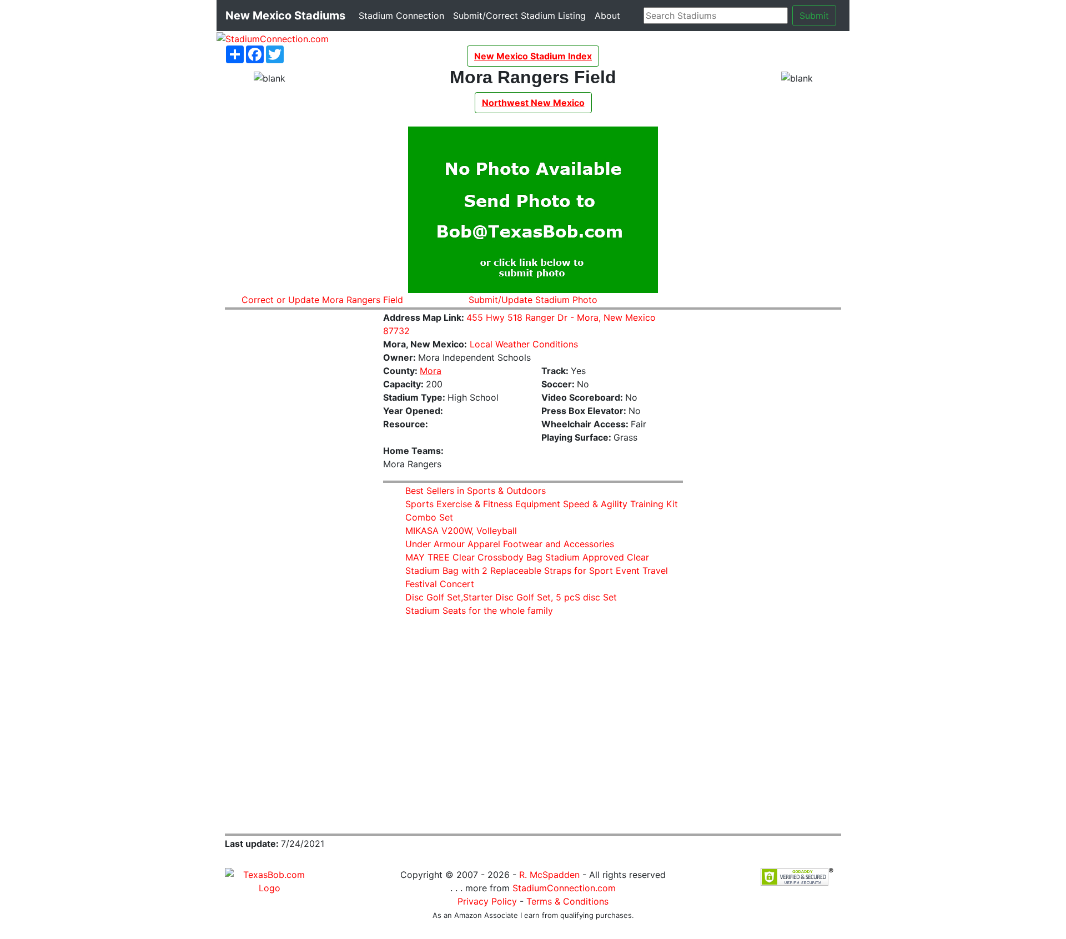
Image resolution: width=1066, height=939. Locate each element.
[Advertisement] (295, 485)
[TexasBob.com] (269, 880)
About (610, 15)
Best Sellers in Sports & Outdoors (475, 490)
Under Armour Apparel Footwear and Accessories (509, 543)
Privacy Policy (487, 901)
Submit (814, 15)
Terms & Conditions (567, 901)
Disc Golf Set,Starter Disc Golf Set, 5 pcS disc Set (511, 597)
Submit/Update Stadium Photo (533, 299)
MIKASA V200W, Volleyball (461, 530)
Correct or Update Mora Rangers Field (322, 299)
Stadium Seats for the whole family (479, 610)
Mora (430, 370)
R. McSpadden (549, 874)
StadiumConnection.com (564, 887)
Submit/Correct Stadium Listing (521, 15)
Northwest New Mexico (533, 102)
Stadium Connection (404, 15)
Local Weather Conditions (524, 344)
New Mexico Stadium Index (533, 56)
